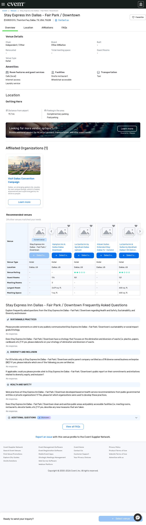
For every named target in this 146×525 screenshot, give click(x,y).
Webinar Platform (46, 464)
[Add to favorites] (68, 226)
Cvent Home (79, 447)
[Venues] (141, 4)
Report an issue (44, 437)
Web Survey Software (47, 461)
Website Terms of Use (118, 454)
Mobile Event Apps (46, 454)
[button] (51, 231)
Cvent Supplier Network (13, 447)
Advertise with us (116, 457)
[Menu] (3, 4)
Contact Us (78, 451)
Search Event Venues (12, 451)
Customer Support (81, 454)
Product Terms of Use (118, 451)
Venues (14, 11)
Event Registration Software (50, 451)
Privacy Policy (114, 447)
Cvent (4, 11)
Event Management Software (51, 447)
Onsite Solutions (10, 461)
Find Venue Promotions (12, 454)
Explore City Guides (11, 457)
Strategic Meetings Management (52, 457)
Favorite (140, 17)
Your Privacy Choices (82, 457)
